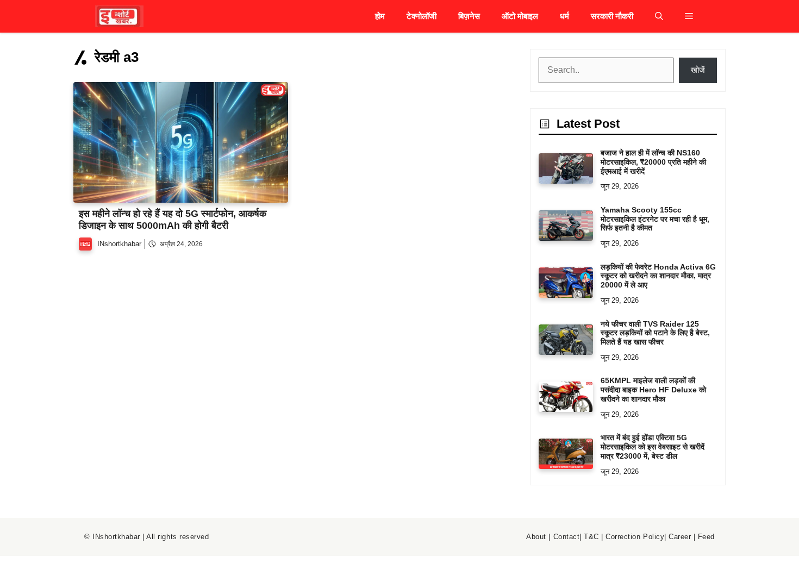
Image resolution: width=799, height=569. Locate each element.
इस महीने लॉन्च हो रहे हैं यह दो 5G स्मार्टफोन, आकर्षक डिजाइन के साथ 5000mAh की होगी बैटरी (172, 219)
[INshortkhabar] (119, 16)
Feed (706, 537)
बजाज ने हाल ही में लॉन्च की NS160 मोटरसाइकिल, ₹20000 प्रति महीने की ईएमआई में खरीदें (653, 162)
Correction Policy (635, 537)
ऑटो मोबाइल (520, 16)
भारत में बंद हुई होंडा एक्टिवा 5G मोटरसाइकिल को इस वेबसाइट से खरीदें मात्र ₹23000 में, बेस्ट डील (652, 446)
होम (380, 16)
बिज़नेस (469, 16)
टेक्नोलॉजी (421, 16)
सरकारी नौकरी (612, 16)
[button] (659, 16)
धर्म (564, 16)
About (536, 537)
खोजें (698, 69)
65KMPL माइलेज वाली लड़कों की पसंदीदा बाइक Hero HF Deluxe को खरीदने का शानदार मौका (653, 389)
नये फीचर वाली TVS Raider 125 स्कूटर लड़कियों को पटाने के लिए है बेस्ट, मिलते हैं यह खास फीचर (655, 333)
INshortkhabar (119, 244)
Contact (566, 537)
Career (680, 537)
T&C (591, 537)
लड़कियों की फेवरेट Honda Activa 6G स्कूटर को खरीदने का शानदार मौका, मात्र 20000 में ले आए (658, 276)
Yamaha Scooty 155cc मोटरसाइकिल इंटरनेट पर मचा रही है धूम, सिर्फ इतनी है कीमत (655, 219)
